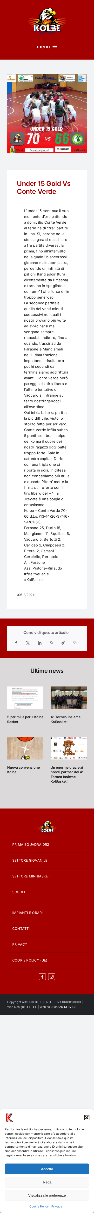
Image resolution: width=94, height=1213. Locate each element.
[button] (86, 1117)
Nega (47, 1182)
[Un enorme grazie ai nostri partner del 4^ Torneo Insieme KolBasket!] (69, 748)
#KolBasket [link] (34, 579)
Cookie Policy (39, 1206)
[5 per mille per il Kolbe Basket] (25, 697)
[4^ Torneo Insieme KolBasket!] (69, 697)
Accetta (47, 1169)
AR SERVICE (67, 1007)
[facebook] (42, 976)
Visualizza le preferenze (47, 1195)
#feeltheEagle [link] (36, 574)
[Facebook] (16, 643)
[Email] (74, 643)
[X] (28, 643)
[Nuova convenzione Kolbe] (25, 748)
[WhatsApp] (51, 643)
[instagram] (51, 976)
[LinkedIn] (39, 643)
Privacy (56, 1206)
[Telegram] (63, 643)
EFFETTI (31, 1007)
